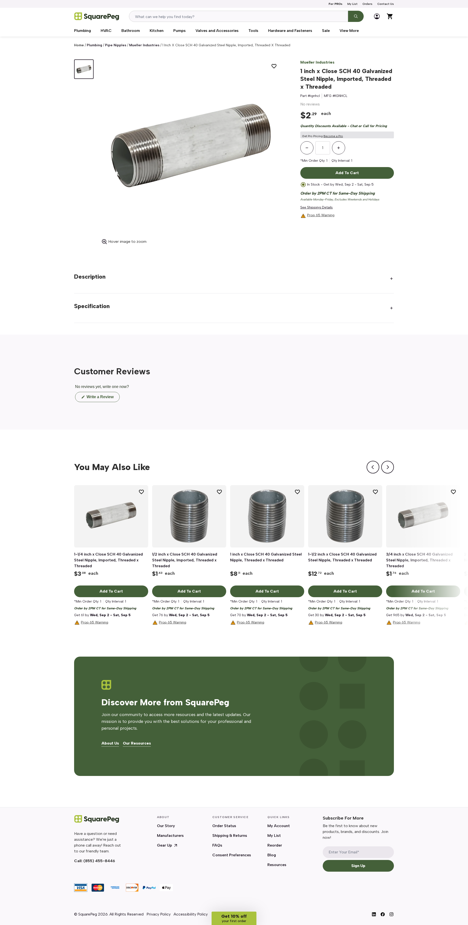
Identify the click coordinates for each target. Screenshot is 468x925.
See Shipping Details (316, 207)
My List (352, 4)
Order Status (224, 825)
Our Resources (137, 743)
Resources (276, 864)
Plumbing (82, 30)
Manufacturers (170, 835)
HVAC (106, 30)
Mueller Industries (144, 45)
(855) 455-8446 (99, 861)
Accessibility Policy (191, 914)
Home (79, 45)
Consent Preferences (231, 855)
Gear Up (164, 845)
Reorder (274, 845)
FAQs (217, 845)
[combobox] (238, 16)
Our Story (166, 825)
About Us (110, 743)
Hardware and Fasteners (290, 30)
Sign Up (358, 865)
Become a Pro (333, 136)
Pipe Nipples (115, 45)
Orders (367, 4)
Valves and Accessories (217, 30)
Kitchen (157, 30)
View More (349, 30)
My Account (278, 825)
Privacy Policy (158, 914)
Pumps (179, 30)
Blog (271, 855)
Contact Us (385, 4)
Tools (253, 30)
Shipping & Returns (229, 835)
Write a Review (103, 398)
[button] (234, 918)
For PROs (335, 4)
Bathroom (130, 30)
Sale (326, 30)
